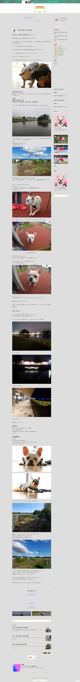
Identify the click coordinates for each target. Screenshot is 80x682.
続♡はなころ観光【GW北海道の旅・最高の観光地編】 (20, 627)
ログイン (56, 1)
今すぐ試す (50, 1)
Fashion (56, 53)
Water (61, 48)
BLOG (45, 11)
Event (55, 46)
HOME (35, 11)
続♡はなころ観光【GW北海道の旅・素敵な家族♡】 (20, 644)
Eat (65, 48)
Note (61, 51)
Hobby (56, 49)
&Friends (61, 53)
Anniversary (56, 51)
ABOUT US (40, 11)
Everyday (61, 55)
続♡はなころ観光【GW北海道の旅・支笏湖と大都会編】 (20, 635)
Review (60, 46)
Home (55, 55)
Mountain (61, 49)
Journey (56, 48)
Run (55, 56)
